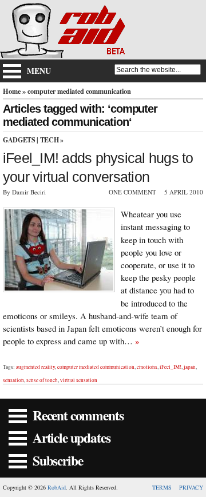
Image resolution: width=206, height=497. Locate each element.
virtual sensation (78, 380)
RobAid (56, 487)
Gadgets (19, 140)
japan (190, 367)
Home (12, 91)
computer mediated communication (95, 367)
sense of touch (42, 380)
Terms (162, 487)
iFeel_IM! (170, 367)
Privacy (191, 487)
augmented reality (35, 367)
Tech (49, 140)
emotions (147, 367)
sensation (13, 380)
